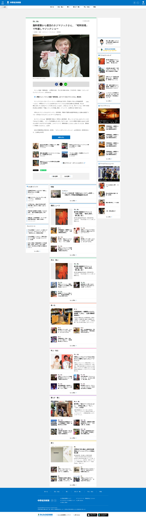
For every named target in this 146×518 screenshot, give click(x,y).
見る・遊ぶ (60, 7)
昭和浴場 (58, 32)
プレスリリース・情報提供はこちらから (86, 498)
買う (68, 7)
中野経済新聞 (14, 2)
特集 (94, 7)
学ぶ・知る (87, 7)
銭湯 (40, 32)
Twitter (138, 3)
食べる (52, 7)
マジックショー (52, 32)
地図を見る (61, 137)
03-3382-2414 (64, 90)
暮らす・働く (76, 7)
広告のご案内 (64, 502)
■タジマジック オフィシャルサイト (73, 163)
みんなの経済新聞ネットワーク (45, 515)
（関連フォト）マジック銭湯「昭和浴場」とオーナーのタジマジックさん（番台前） (59, 97)
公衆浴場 (35, 32)
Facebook (134, 3)
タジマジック (45, 32)
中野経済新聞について (66, 498)
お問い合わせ (80, 500)
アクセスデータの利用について (68, 500)
